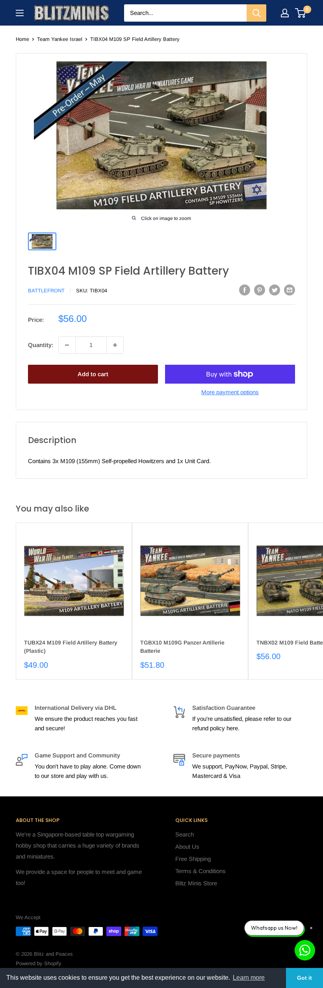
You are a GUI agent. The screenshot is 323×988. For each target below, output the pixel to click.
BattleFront (46, 291)
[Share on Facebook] (244, 289)
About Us (187, 846)
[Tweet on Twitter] (274, 289)
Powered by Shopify (38, 963)
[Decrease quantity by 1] (67, 345)
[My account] (285, 13)
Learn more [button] (249, 977)
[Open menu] (20, 13)
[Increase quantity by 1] (115, 345)
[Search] (256, 13)
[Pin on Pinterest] (259, 289)
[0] (301, 13)
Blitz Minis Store (196, 883)
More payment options (230, 392)
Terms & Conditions (200, 871)
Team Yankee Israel (59, 39)
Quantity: (41, 345)
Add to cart (93, 374)
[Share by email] (289, 289)
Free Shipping (193, 858)
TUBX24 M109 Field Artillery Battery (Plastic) (70, 646)
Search (184, 834)
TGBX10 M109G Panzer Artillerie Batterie (182, 646)
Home (22, 39)
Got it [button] (304, 978)
